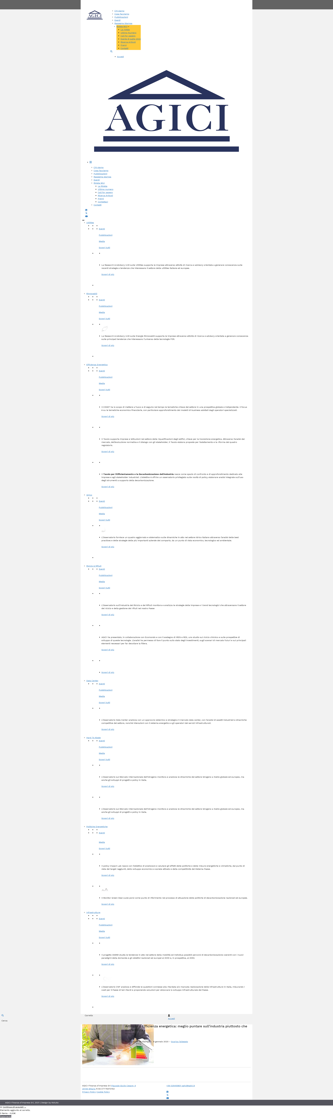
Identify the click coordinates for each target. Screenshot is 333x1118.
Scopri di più (107, 274)
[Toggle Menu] (83, 220)
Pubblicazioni (121, 17)
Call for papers (128, 36)
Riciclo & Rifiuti (93, 566)
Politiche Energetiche (97, 826)
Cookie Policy (103, 1092)
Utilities (90, 222)
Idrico (89, 495)
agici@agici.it (188, 1085)
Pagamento (5, 1116)
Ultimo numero (105, 189)
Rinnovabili (91, 293)
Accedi (120, 56)
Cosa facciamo (121, 14)
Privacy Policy (89, 1092)
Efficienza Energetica (97, 364)
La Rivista (102, 186)
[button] (111, 51)
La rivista (125, 29)
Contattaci (103, 202)
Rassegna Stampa (123, 23)
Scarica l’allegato (179, 1041)
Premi (124, 45)
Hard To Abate (93, 737)
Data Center (92, 680)
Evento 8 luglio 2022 (131, 39)
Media (102, 241)
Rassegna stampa (102, 177)
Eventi (117, 20)
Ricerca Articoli (128, 42)
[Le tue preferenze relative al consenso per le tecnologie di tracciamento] (4, 1113)
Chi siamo (119, 11)
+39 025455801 (174, 1085)
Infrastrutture (93, 912)
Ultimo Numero (128, 32)
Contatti (176, 1)
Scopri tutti (104, 247)
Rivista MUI (121, 26)
